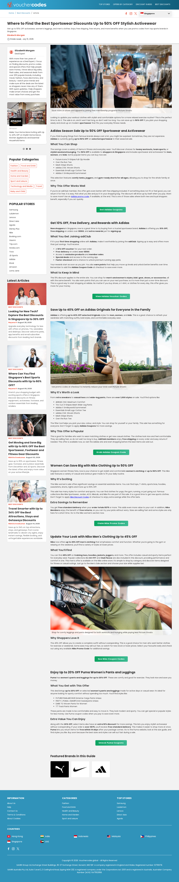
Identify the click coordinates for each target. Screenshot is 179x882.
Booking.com (15, 236)
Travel (39, 186)
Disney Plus (14, 228)
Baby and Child (17, 191)
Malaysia (116, 836)
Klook (11, 263)
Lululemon (14, 213)
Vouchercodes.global (88, 860)
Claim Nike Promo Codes (111, 523)
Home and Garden (19, 176)
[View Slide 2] (27, 149)
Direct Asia (14, 221)
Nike (11, 232)
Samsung (13, 209)
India (47, 836)
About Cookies (13, 818)
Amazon (13, 267)
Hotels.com (14, 248)
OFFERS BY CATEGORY (123, 4)
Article (36, 13)
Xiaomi (12, 240)
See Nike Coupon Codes (111, 659)
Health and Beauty (19, 171)
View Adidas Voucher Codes (111, 296)
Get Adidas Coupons (111, 209)
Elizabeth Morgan (16, 35)
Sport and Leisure (18, 181)
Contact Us (12, 811)
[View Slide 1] (24, 149)
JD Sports (13, 255)
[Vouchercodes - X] (135, 14)
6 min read (15, 39)
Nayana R (12, 322)
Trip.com (13, 244)
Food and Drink (28, 165)
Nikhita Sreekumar (16, 457)
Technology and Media (21, 186)
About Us (11, 803)
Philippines (150, 836)
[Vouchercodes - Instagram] (131, 14)
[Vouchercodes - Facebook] (126, 14)
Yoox (11, 251)
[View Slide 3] (30, 149)
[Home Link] (27, 5)
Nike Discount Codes (79, 497)
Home (11, 13)
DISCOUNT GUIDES (144, 4)
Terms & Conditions (16, 814)
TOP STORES (104, 4)
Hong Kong (17, 836)
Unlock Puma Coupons (111, 743)
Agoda (12, 225)
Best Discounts (23, 13)
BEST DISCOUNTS (162, 4)
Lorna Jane (14, 270)
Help (9, 807)
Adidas (12, 259)
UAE (47, 841)
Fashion (14, 165)
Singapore (149, 13)
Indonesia (83, 836)
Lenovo (12, 217)
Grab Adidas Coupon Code (111, 452)
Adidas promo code (80, 196)
